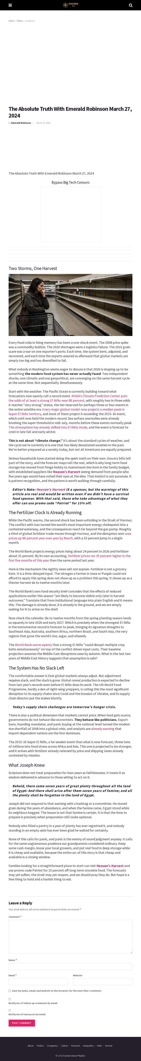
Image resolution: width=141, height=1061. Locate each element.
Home (11, 20)
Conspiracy (30, 20)
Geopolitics (88, 1045)
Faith (99, 1045)
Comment (15, 916)
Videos (19, 20)
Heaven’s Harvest (66, 472)
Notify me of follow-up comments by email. (33, 1003)
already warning (102, 728)
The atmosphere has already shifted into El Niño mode (48, 427)
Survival (108, 1045)
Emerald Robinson (21, 122)
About (30, 1045)
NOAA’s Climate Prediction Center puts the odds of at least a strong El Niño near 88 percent (68, 398)
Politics (40, 1045)
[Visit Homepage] (70, 5)
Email (13, 975)
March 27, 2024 (43, 122)
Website (77, 975)
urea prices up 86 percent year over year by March (70, 535)
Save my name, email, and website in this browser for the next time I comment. (57, 990)
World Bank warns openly (33, 644)
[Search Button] (130, 5)
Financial (75, 1045)
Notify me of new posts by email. (27, 1014)
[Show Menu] (10, 5)
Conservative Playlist (74, 1055)
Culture (64, 1045)
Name (13, 960)
